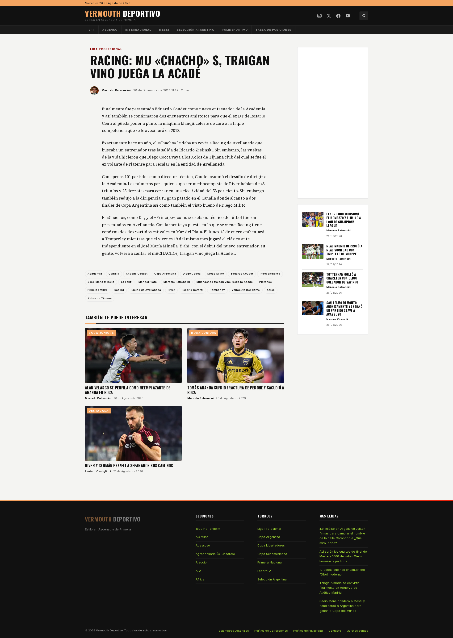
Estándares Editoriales (234, 630)
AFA (198, 571)
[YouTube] (348, 16)
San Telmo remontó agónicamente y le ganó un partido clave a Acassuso (344, 308)
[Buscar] (364, 16)
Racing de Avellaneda (146, 290)
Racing (119, 290)
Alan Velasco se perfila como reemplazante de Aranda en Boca (127, 390)
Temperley (217, 290)
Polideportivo (235, 29)
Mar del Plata (147, 282)
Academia (95, 273)
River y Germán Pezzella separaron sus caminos (129, 465)
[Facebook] (338, 16)
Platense (265, 282)
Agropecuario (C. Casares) (215, 554)
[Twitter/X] (329, 16)
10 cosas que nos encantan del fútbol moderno (342, 572)
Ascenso (109, 29)
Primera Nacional (269, 562)
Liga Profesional (106, 49)
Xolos (271, 290)
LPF (92, 29)
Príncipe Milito (98, 290)
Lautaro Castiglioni (98, 471)
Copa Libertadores (271, 545)
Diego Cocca (192, 273)
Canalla (114, 273)
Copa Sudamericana (272, 554)
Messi (164, 29)
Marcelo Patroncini (116, 90)
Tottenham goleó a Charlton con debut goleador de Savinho (342, 278)
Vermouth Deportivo (246, 290)
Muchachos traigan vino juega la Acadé (225, 282)
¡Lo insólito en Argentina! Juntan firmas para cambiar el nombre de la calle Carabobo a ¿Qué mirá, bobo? (342, 536)
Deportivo (122, 13)
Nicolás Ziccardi (337, 319)
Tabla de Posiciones (273, 29)
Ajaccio (201, 562)
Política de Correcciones (271, 630)
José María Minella (101, 282)
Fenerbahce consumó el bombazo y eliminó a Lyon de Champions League (343, 220)
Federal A (264, 571)
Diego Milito (215, 273)
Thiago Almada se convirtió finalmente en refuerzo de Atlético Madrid (339, 587)
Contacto (334, 630)
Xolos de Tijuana (100, 298)
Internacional (138, 29)
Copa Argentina (165, 273)
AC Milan (202, 537)
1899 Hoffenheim (208, 528)
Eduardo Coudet (242, 273)
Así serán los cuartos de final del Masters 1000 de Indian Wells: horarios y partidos (343, 556)
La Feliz (126, 282)
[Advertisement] (332, 123)
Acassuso (203, 545)
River (171, 290)
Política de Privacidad (308, 630)
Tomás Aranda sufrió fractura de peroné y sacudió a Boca (235, 390)
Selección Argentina (195, 29)
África (200, 579)
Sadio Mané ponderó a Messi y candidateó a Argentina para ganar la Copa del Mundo (342, 606)
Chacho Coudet (137, 273)
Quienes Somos (357, 630)
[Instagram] (319, 16)
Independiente (270, 273)
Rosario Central (192, 290)
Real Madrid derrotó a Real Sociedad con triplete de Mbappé (344, 250)
